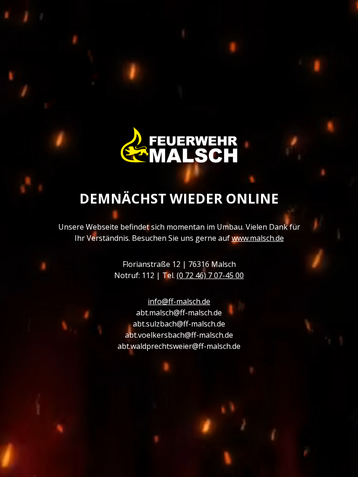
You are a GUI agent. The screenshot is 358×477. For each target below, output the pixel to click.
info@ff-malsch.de (179, 301)
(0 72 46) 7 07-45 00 (210, 275)
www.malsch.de (258, 238)
